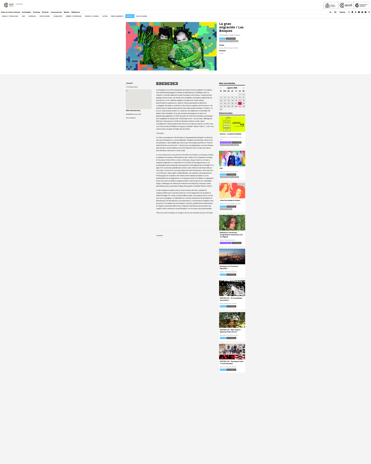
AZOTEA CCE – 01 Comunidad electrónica (231, 299)
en (335, 12)
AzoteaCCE (160, 235)
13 (232, 100)
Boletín (342, 12)
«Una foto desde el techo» (230, 200)
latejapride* (172, 92)
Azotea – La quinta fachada (230, 134)
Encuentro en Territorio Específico (229, 267)
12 (228, 100)
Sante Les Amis (204, 90)
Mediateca (75, 12)
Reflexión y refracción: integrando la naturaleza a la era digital (231, 234)
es (330, 12)
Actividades (26, 12)
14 (236, 100)
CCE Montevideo (226, 209)
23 (243, 103)
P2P (221, 168)
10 (221, 100)
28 (236, 106)
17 (221, 103)
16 (243, 100)
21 (236, 103)
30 (243, 106)
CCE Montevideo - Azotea (229, 41)
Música (222, 38)
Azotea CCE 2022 (206, 213)
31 (221, 109)
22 (240, 103)
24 (221, 106)
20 (232, 103)
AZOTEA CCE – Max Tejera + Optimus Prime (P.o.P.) (230, 331)
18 (225, 103)
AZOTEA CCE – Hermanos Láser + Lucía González (232, 362)
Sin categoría (225, 142)
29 (240, 106)
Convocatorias (56, 12)
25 (225, 106)
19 (228, 103)
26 (228, 106)
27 (232, 106)
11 (225, 100)
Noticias (45, 12)
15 (240, 100)
